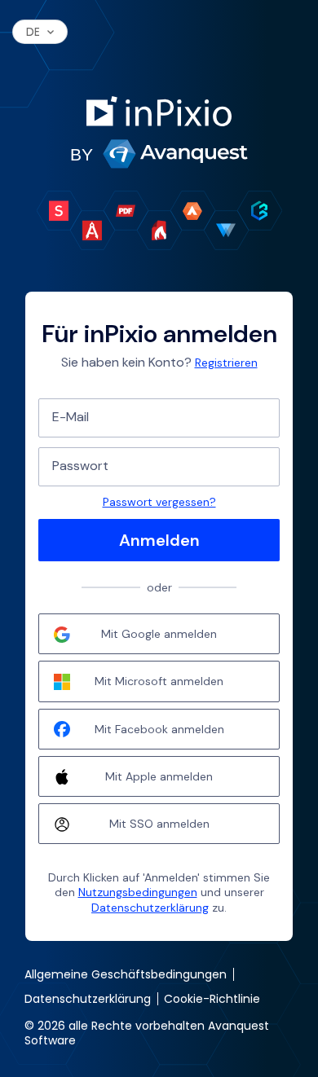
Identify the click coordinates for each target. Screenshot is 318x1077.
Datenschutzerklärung (150, 907)
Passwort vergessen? (159, 502)
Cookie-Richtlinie (212, 998)
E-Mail (70, 416)
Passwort (80, 465)
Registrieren (226, 362)
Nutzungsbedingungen (137, 892)
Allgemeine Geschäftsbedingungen (125, 974)
